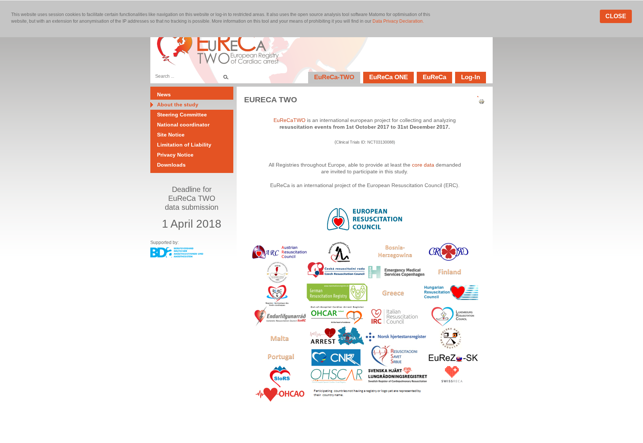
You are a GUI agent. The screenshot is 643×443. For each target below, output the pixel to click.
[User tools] (478, 95)
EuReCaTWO (289, 120)
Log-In (470, 77)
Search (225, 76)
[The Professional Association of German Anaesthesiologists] (176, 256)
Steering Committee (182, 115)
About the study (177, 104)
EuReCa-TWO (334, 77)
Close (615, 16)
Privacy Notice (175, 155)
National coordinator (183, 125)
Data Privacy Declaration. (398, 21)
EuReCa (434, 77)
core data (423, 165)
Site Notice (171, 135)
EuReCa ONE (388, 77)
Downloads (171, 165)
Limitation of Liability (184, 145)
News (164, 94)
